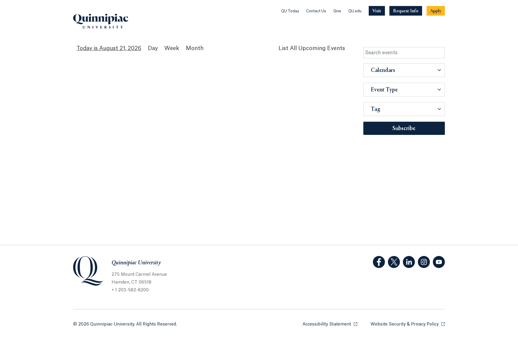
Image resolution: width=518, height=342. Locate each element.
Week (171, 48)
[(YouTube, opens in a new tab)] (439, 262)
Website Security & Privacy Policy (408, 324)
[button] (404, 70)
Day (153, 48)
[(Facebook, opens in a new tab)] (379, 262)
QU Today (290, 11)
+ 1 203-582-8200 (130, 290)
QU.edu (355, 11)
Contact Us (316, 11)
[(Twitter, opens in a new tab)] (394, 262)
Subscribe (403, 129)
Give (337, 11)
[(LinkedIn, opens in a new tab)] (409, 262)
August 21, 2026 (120, 48)
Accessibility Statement (329, 324)
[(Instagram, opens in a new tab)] (424, 262)
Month (195, 48)
